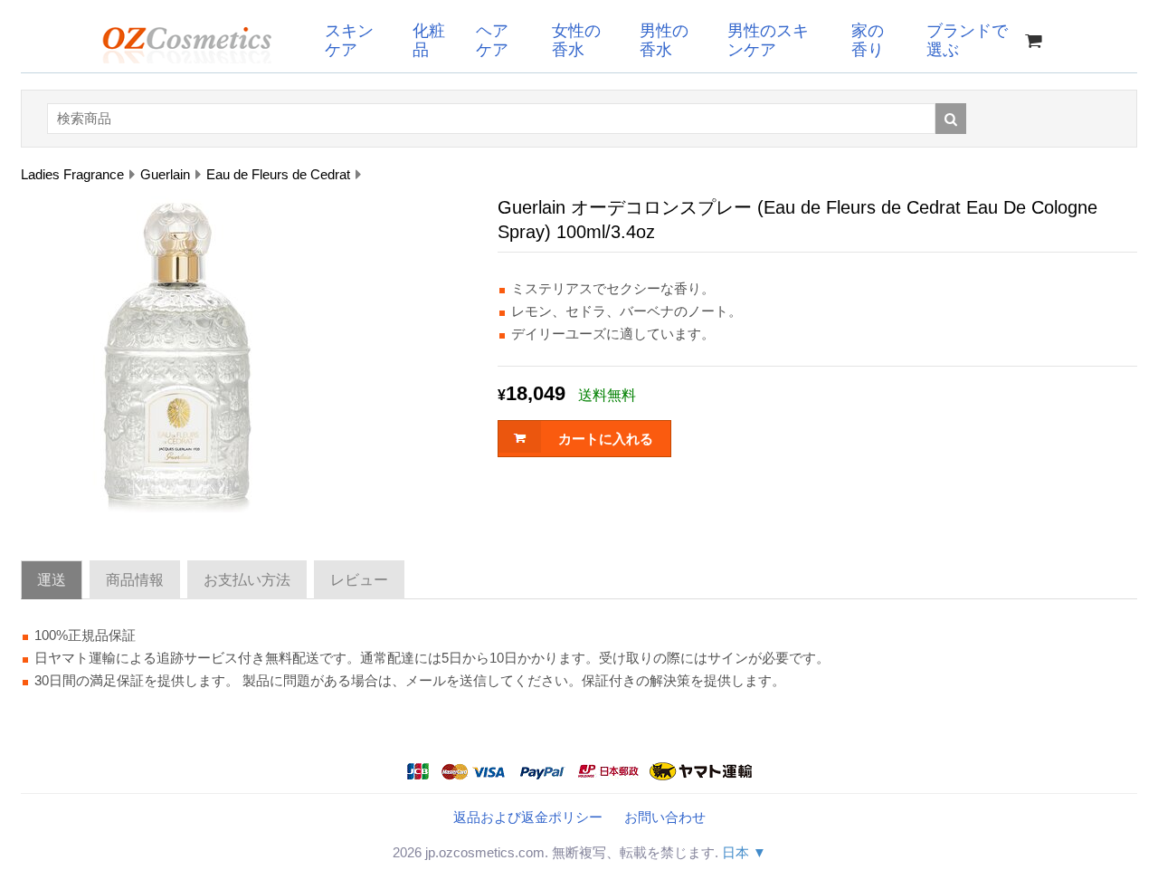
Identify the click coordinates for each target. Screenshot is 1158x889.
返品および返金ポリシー (528, 817)
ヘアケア (492, 40)
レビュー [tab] (359, 580)
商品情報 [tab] (135, 580)
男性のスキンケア (768, 40)
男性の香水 (664, 40)
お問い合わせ (665, 817)
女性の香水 (576, 40)
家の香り (867, 40)
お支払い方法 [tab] (247, 580)
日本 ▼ (744, 852)
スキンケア (349, 40)
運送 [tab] (51, 580)
